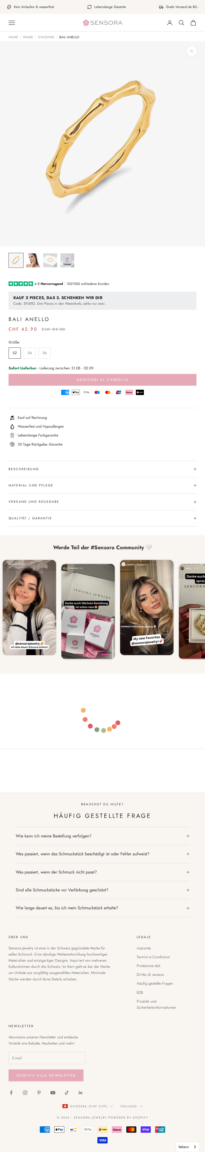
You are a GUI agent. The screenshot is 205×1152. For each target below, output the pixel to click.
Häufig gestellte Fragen (155, 983)
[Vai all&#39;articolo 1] (16, 260)
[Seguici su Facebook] (11, 1092)
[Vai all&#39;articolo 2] (33, 260)
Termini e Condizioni (153, 957)
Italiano (128, 1106)
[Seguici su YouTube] (53, 1092)
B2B (140, 992)
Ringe (28, 37)
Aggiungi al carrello (102, 379)
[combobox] (188, 1147)
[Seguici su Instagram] (25, 1092)
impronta (144, 948)
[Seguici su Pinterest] (39, 1092)
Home (13, 37)
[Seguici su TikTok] (66, 1092)
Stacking (46, 37)
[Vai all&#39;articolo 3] (50, 260)
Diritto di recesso (150, 974)
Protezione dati (148, 965)
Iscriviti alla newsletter (46, 1075)
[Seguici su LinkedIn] (80, 1092)
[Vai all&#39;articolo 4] (67, 260)
